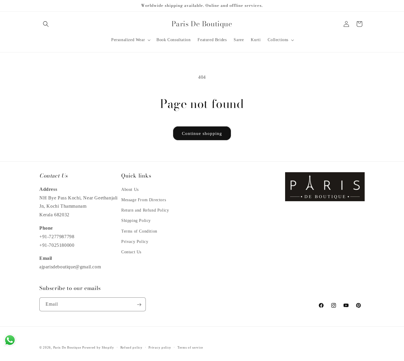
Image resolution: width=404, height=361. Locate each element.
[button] (45, 23)
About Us (130, 189)
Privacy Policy (134, 241)
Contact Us (131, 251)
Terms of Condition (139, 231)
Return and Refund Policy (145, 210)
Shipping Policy (136, 220)
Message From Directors (143, 199)
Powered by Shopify (98, 347)
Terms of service (190, 347)
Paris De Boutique (67, 347)
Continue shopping (202, 133)
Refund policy (131, 347)
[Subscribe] (139, 305)
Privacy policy (159, 347)
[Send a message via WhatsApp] (10, 340)
